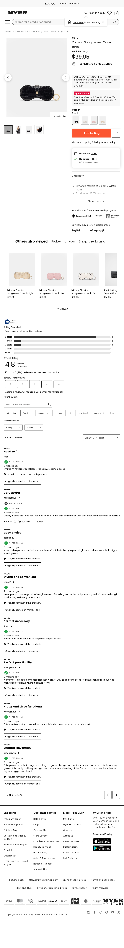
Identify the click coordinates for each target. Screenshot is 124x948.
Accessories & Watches (24, 31)
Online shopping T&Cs (74, 879)
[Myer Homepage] (17, 14)
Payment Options (13, 824)
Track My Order (12, 818)
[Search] (115, 22)
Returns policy (16, 879)
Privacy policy (79, 887)
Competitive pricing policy (43, 879)
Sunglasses (43, 31)
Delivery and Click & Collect (15, 837)
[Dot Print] (85, 120)
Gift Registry (40, 852)
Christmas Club (71, 852)
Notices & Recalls (42, 863)
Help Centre (40, 818)
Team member (100, 887)
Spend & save (82, 93)
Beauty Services (42, 846)
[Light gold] (102, 120)
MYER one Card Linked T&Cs (52, 887)
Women (7, 31)
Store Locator (40, 835)
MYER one (68, 818)
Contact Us (39, 830)
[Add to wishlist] (116, 133)
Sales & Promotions (44, 858)
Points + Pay (10, 830)
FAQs (36, 824)
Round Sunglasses (60, 31)
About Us (68, 835)
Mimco (76, 38)
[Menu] (7, 22)
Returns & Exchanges (15, 844)
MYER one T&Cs (24, 887)
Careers (67, 830)
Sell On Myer (70, 858)
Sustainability (70, 846)
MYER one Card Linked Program (16, 863)
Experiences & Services (46, 841)
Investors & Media (73, 841)
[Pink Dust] (94, 120)
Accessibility (40, 869)
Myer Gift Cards (72, 824)
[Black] (76, 120)
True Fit (8, 850)
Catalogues (10, 855)
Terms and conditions (103, 879)
